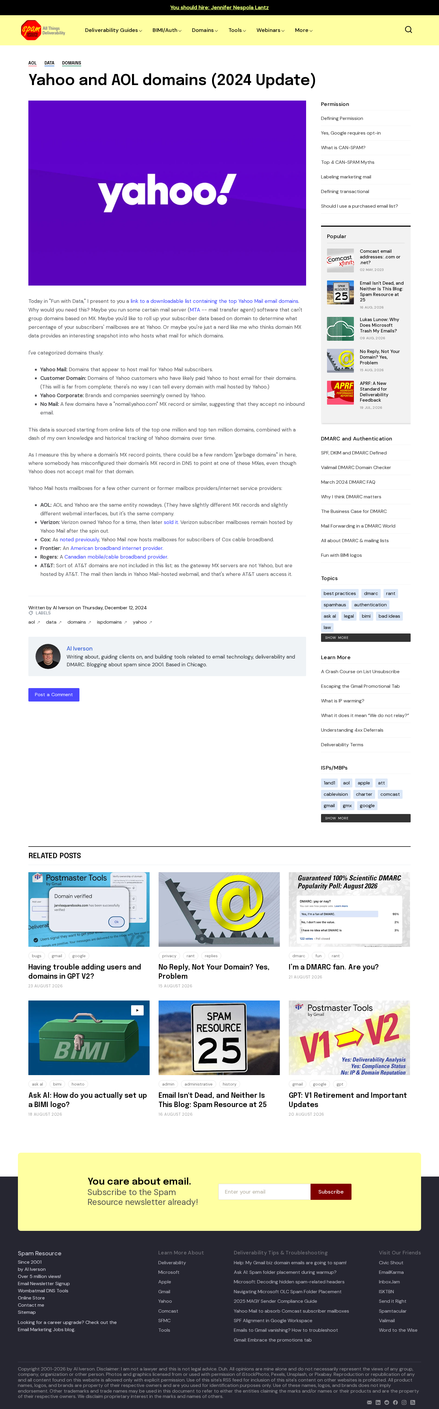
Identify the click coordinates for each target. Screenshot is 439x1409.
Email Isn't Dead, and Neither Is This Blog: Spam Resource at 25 (382, 291)
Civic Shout (391, 1262)
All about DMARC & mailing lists (355, 540)
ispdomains (109, 622)
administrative (199, 1084)
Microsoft (168, 1272)
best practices (340, 593)
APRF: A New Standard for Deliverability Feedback (374, 391)
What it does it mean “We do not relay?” (365, 715)
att (381, 783)
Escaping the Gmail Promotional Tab (360, 686)
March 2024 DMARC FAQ (348, 482)
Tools (235, 30)
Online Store (31, 1298)
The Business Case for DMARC (354, 511)
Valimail (387, 1320)
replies (211, 955)
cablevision (336, 794)
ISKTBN (386, 1291)
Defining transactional (345, 191)
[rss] (411, 1402)
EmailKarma (391, 1272)
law (327, 627)
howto (78, 1084)
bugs (37, 955)
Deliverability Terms (342, 745)
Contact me (31, 1305)
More (301, 30)
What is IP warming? (342, 701)
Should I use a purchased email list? (359, 206)
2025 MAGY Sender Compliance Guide (275, 1301)
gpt (340, 1084)
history (230, 1084)
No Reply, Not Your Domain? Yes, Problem (380, 357)
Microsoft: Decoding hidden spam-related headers (289, 1282)
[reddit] (385, 1402)
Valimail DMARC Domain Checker (356, 467)
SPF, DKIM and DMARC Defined (354, 453)
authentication (370, 605)
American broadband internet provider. (116, 548)
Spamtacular (393, 1311)
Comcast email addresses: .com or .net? (380, 257)
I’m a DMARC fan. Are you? (334, 967)
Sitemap (27, 1312)
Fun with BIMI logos (341, 555)
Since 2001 (30, 1262)
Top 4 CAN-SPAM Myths (347, 162)
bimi (366, 616)
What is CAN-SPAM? (343, 147)
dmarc (371, 593)
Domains (203, 30)
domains (71, 63)
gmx (347, 805)
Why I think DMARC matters (351, 497)
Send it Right (392, 1301)
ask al (330, 616)
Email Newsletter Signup (44, 1283)
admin (168, 1084)
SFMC (164, 1320)
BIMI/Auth (165, 30)
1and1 (329, 783)
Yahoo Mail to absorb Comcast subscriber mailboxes (291, 1311)
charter (364, 794)
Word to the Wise (398, 1330)
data (49, 63)
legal (349, 616)
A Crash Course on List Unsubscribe (360, 671)
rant (390, 593)
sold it (171, 522)
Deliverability (172, 1262)
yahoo (140, 622)
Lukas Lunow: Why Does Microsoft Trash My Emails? (379, 325)
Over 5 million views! (39, 1276)
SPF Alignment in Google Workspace (273, 1320)
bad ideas (389, 616)
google (367, 805)
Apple (164, 1282)
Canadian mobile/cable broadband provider (116, 557)
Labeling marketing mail (346, 177)
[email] (368, 1402)
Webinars (268, 30)
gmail (329, 805)
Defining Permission (342, 118)
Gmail (164, 1291)
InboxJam (389, 1282)
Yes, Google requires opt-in (351, 133)
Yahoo (165, 1301)
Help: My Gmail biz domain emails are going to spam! (290, 1262)
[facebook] (394, 1402)
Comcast (168, 1311)
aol (32, 63)
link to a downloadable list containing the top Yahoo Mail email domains (214, 301)
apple (364, 783)
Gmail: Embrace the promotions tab (273, 1340)
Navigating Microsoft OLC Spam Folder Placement (288, 1291)
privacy (169, 955)
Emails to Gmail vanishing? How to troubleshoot (286, 1330)
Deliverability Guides (111, 30)
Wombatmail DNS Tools (43, 1291)
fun (318, 955)
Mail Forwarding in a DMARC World (358, 526)
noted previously (79, 539)
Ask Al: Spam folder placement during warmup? (285, 1272)
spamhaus (335, 605)
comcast (390, 794)
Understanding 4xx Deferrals (352, 730)
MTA (195, 309)
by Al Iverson (32, 1269)
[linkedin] (376, 1402)
